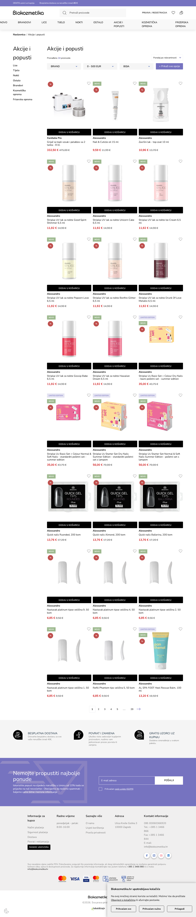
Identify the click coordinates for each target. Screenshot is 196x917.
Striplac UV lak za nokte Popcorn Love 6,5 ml (68, 299)
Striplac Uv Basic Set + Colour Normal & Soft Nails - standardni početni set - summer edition (69, 457)
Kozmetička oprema (149, 24)
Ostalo (98, 22)
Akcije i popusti (119, 24)
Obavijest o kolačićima (123, 900)
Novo (3, 22)
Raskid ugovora (39, 847)
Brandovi (24, 22)
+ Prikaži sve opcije (169, 66)
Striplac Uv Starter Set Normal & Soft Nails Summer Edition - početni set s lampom (159, 457)
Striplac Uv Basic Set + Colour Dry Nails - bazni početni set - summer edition (161, 377)
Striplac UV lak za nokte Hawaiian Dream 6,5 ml (111, 377)
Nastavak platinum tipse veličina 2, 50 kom (160, 611)
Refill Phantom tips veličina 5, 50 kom (114, 687)
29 (132, 709)
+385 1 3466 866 (135, 866)
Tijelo (61, 22)
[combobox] (167, 58)
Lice (44, 22)
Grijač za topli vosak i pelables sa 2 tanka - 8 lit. (66, 143)
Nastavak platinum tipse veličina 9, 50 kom (68, 611)
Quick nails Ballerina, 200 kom (155, 534)
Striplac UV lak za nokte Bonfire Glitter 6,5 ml (114, 299)
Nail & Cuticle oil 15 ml (106, 142)
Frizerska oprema (181, 24)
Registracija (159, 13)
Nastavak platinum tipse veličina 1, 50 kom (68, 689)
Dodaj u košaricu (69, 132)
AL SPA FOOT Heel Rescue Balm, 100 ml (160, 689)
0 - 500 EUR (94, 66)
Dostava (32, 837)
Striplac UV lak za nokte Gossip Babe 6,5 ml (67, 377)
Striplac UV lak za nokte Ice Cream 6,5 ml (160, 221)
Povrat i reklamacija (38, 841)
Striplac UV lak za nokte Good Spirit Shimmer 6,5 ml (66, 221)
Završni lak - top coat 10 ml (154, 142)
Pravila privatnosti (96, 832)
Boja (126, 66)
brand (55, 66)
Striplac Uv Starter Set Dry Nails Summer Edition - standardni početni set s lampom (113, 457)
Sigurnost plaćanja (38, 832)
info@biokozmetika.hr (156, 846)
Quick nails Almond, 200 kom (109, 534)
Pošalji (169, 780)
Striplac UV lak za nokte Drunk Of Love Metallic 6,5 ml (160, 299)
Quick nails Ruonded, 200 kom (64, 534)
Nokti (79, 22)
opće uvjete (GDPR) (124, 789)
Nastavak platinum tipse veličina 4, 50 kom (114, 611)
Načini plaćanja (36, 827)
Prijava (146, 13)
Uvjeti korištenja (95, 828)
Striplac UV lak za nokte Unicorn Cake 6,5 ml (113, 221)
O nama (90, 823)
